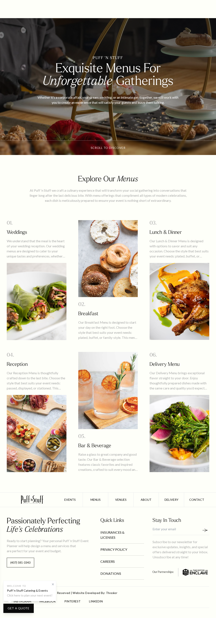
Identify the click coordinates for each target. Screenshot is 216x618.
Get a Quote (19, 608)
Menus (95, 499)
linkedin (96, 601)
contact (196, 499)
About (146, 499)
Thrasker (111, 593)
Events (70, 499)
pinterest (72, 601)
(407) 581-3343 (20, 562)
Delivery (171, 499)
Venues (121, 499)
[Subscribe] (206, 530)
